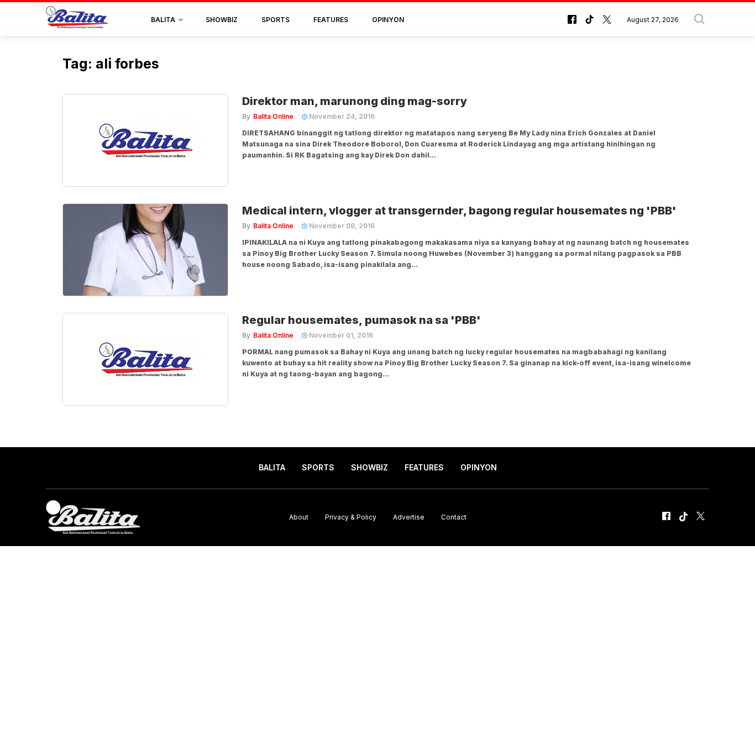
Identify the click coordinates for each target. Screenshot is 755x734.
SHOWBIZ (222, 19)
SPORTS (275, 19)
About (298, 517)
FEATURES (330, 19)
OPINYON (388, 19)
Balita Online (273, 116)
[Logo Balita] (77, 20)
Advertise (408, 517)
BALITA (163, 19)
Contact (453, 517)
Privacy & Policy (350, 517)
